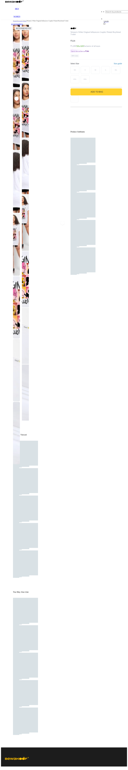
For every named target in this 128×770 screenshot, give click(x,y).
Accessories (17, 24)
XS (75, 70)
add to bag (97, 92)
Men (17, 9)
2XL (74, 79)
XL (116, 70)
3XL (85, 79)
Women (17, 16)
